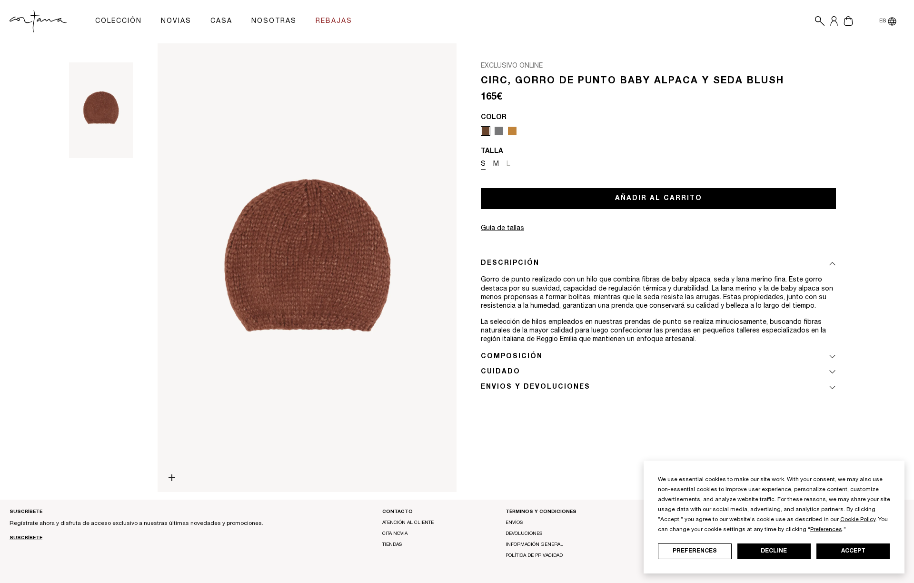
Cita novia (394, 534)
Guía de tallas (502, 228)
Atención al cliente (408, 523)
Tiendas (392, 545)
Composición (512, 356)
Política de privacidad (534, 555)
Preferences (695, 551)
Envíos (514, 523)
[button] (817, 21)
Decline (774, 551)
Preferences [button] (826, 530)
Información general (534, 545)
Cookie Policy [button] (857, 520)
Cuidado (500, 372)
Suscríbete (26, 538)
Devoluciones (524, 534)
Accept (853, 551)
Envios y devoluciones (535, 387)
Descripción (510, 263)
